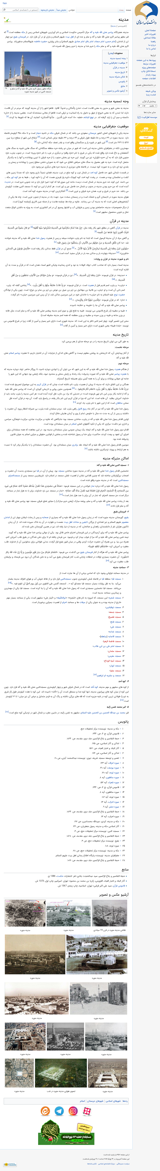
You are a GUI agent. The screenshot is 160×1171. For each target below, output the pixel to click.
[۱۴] (75, 274)
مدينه (113, 26)
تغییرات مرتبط (149, 64)
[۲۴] (107, 560)
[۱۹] (73, 388)
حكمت (60, 876)
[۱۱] (73, 247)
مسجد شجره (115, 598)
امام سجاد (99, 41)
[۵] (35, 141)
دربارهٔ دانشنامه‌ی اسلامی (106, 1163)
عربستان (92, 133)
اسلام (74, 424)
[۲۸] (7, 711)
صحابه (45, 517)
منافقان (119, 403)
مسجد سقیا (115, 671)
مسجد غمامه (115, 632)
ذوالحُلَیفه (61, 598)
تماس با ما (151, 49)
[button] (126, 53)
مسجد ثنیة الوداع (112, 661)
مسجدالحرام (14, 475)
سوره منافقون (112, 777)
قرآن (118, 228)
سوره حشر (114, 807)
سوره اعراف (114, 763)
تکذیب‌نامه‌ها (92, 1163)
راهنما (153, 41)
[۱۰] (55, 242)
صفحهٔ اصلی (150, 30)
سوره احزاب (113, 802)
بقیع (127, 517)
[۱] (7, 31)
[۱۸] (61, 324)
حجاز (38, 133)
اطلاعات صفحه (149, 78)
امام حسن (110, 41)
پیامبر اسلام (14, 353)
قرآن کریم (41, 384)
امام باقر (89, 41)
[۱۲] (118, 252)
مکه (23, 32)
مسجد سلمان (114, 651)
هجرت (91, 285)
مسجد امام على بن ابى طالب (107, 646)
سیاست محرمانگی (123, 1163)
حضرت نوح (119, 295)
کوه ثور (14, 177)
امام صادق (79, 41)
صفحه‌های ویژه (149, 67)
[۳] (39, 136)
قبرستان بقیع (19, 37)
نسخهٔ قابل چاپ (148, 71)
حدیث (8, 182)
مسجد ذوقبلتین (113, 607)
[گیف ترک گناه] (146, 143)
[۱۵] (113, 279)
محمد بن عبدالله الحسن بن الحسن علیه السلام (103, 713)
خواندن (72, 10)
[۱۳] (57, 252)
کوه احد (94, 173)
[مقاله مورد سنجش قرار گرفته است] (4, 18)
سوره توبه (114, 773)
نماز (93, 486)
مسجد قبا (116, 579)
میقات (82, 602)
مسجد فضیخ (115, 617)
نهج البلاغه (89, 117)
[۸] (32, 227)
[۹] (96, 231)
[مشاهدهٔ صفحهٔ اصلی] (146, 12)
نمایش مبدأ (61, 10)
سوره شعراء (113, 782)
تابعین (85, 522)
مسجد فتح (116, 622)
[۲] (8, 116)
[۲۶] (95, 674)
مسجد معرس (114, 656)
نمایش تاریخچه (47, 10)
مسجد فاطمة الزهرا (112, 641)
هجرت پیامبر (120, 374)
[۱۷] (70, 299)
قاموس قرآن (119, 886)
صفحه (128, 10)
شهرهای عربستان (95, 1101)
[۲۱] (86, 448)
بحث (121, 10)
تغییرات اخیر (150, 34)
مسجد (61, 471)
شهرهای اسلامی (113, 1101)
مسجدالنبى (123, 480)
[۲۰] (74, 402)
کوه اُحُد (94, 687)
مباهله (104, 636)
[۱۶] (28, 284)
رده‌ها (125, 1101)
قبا (38, 471)
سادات (76, 522)
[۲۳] (108, 505)
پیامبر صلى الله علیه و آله (101, 32)
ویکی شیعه (151, 91)
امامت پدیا (151, 95)
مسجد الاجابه (114, 636)
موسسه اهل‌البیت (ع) (147, 117)
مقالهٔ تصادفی (150, 38)
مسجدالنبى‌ (65, 579)
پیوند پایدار (151, 75)
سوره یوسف (113, 768)
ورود (4, 3)
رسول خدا (40, 238)
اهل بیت (69, 37)
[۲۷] (121, 700)
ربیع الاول (82, 409)
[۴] (107, 141)
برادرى (75, 445)
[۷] (94, 211)
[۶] (67, 190)
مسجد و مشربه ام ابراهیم (109, 675)
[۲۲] (61, 494)
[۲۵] (9, 582)
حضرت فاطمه (40, 41)
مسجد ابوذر (115, 666)
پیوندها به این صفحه (146, 60)
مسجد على (116, 627)
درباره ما (152, 45)
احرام (64, 602)
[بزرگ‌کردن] (6, 88)
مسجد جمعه (115, 612)
